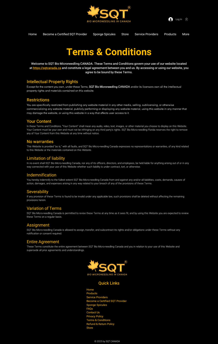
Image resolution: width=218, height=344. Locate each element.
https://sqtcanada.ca (47, 68)
